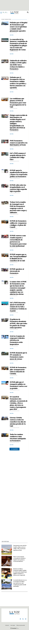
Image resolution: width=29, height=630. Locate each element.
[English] (4, 12)
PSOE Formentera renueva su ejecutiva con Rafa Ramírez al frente (18, 143)
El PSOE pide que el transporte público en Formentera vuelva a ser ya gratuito (18, 385)
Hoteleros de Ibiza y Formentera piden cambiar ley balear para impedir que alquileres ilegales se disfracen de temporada (20, 572)
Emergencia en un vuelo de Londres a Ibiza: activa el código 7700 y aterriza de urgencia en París (19, 548)
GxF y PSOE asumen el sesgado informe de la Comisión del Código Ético (18, 156)
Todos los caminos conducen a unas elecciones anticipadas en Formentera (18, 437)
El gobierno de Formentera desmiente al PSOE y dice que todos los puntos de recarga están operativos (18, 323)
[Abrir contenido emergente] (1, 13)
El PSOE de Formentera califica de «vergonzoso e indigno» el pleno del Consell (18, 224)
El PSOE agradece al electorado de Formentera (17, 271)
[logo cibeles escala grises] (14, 628)
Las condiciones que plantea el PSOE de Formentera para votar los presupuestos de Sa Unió (18, 102)
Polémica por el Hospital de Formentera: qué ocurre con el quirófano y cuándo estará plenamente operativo (18, 26)
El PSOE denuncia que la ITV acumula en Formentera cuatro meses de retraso (18, 356)
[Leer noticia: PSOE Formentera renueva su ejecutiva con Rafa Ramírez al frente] (4, 145)
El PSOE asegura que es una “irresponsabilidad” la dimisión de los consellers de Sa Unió (18, 257)
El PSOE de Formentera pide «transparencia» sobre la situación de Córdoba (18, 370)
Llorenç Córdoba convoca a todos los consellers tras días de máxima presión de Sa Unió (18, 422)
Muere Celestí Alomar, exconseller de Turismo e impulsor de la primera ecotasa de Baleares (19, 559)
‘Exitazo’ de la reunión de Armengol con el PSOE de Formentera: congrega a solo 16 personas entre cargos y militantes (18, 207)
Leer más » (12, 53)
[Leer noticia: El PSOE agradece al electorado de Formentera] (4, 273)
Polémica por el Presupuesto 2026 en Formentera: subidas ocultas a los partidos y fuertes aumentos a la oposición (18, 82)
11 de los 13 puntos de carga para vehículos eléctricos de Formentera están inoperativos (17, 340)
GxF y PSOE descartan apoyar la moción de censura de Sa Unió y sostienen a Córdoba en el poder (18, 306)
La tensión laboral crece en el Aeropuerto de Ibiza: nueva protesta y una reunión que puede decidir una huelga (20, 583)
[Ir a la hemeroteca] (27, 12)
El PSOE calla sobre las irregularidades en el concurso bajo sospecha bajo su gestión (18, 188)
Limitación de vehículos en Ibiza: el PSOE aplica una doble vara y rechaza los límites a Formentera (18, 64)
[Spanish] (6, 12)
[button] (14, 449)
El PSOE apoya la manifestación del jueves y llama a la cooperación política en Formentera (18, 173)
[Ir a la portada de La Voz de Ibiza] (14, 12)
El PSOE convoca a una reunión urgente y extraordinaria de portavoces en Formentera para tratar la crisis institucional (18, 240)
